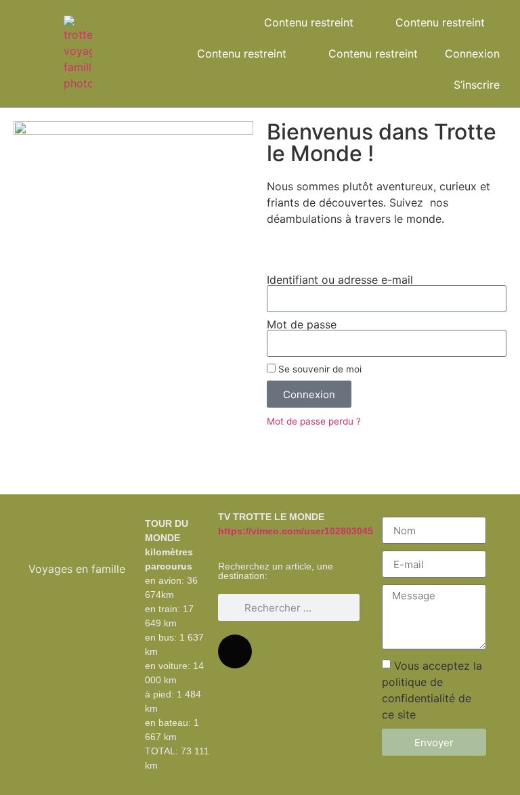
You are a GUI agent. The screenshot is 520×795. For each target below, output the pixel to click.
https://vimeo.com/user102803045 (295, 530)
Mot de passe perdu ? (314, 421)
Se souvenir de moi (319, 369)
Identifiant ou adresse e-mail (340, 279)
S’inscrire (477, 84)
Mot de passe (302, 324)
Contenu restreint (308, 22)
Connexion (472, 53)
